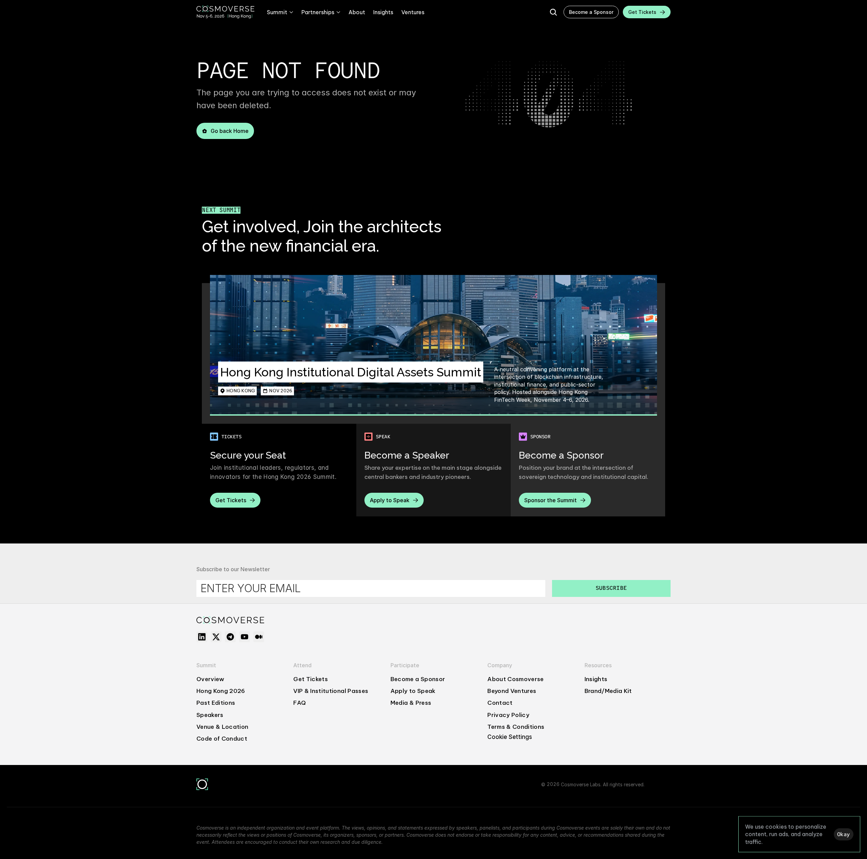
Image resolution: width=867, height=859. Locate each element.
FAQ (299, 702)
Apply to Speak (413, 691)
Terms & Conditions (515, 726)
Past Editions (215, 702)
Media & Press (410, 702)
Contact (499, 702)
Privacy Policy (508, 715)
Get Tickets (310, 679)
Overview (210, 679)
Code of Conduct (221, 738)
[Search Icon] (553, 12)
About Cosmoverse (515, 679)
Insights (596, 679)
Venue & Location (222, 726)
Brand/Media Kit (608, 691)
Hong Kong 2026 (220, 691)
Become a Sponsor (417, 679)
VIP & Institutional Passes (330, 691)
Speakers (210, 715)
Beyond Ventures (511, 691)
